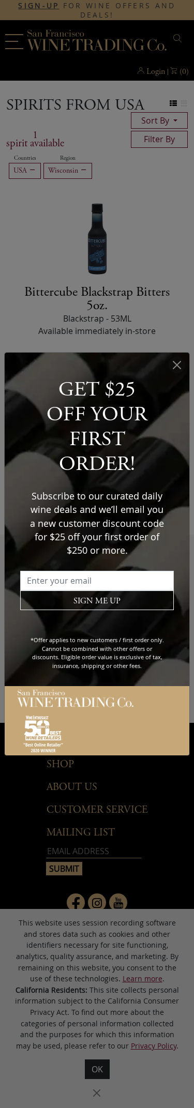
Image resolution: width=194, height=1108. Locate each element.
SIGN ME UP (97, 601)
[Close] (177, 365)
